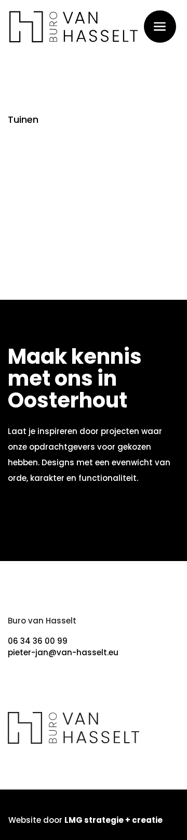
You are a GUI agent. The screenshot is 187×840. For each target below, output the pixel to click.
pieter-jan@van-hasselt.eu (63, 652)
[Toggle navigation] (160, 26)
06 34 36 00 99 (38, 640)
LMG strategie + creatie (113, 819)
